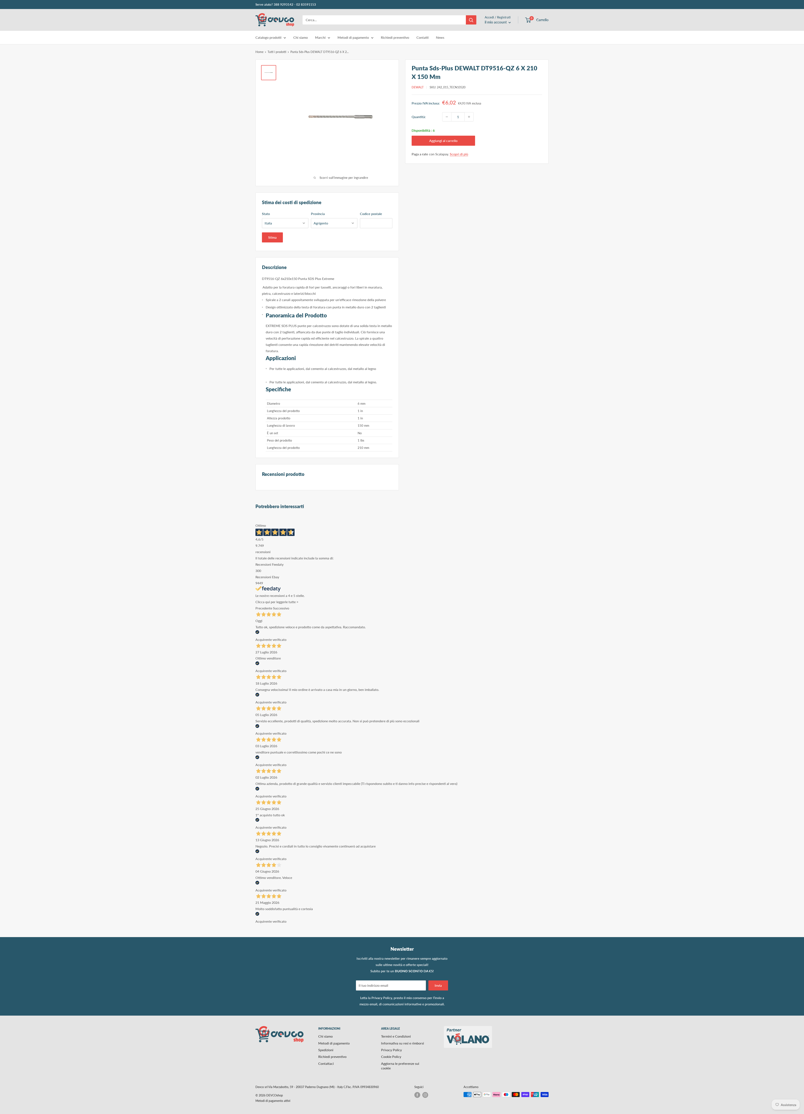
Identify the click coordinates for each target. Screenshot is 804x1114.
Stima (272, 237)
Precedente (263, 608)
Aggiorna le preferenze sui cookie (400, 1065)
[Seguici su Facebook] (417, 1095)
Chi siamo (300, 37)
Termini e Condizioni (396, 1036)
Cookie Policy (391, 1057)
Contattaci (326, 1063)
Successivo (281, 608)
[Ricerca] (471, 19)
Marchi (320, 37)
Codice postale (371, 214)
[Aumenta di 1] (469, 116)
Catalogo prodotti (268, 37)
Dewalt (418, 87)
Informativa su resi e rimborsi (402, 1043)
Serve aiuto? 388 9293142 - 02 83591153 (285, 4)
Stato (266, 214)
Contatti (422, 37)
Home (259, 52)
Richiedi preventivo (395, 37)
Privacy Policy (381, 998)
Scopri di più (459, 154)
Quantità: (419, 117)
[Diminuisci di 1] (446, 116)
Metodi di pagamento (353, 37)
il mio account (496, 22)
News (440, 37)
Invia (438, 985)
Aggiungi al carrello (443, 141)
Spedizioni (325, 1050)
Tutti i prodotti (277, 52)
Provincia (318, 214)
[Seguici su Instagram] (425, 1095)
